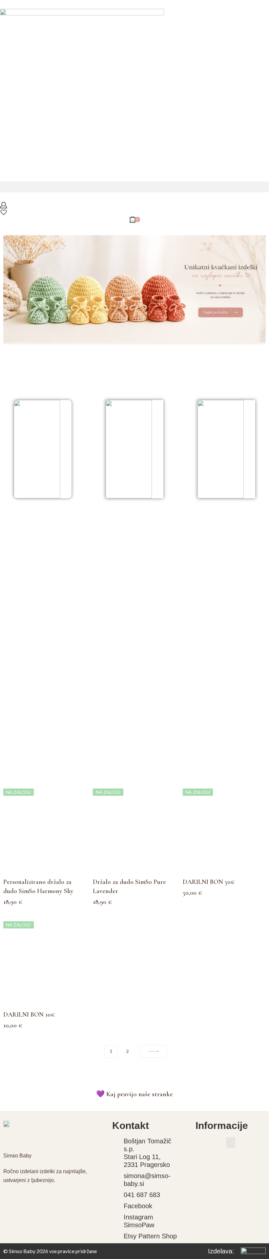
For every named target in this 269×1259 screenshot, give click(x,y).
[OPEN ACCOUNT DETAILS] (3, 205)
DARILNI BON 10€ (29, 1015)
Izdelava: (221, 1251)
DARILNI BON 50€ (209, 882)
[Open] (3, 212)
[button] (134, 186)
